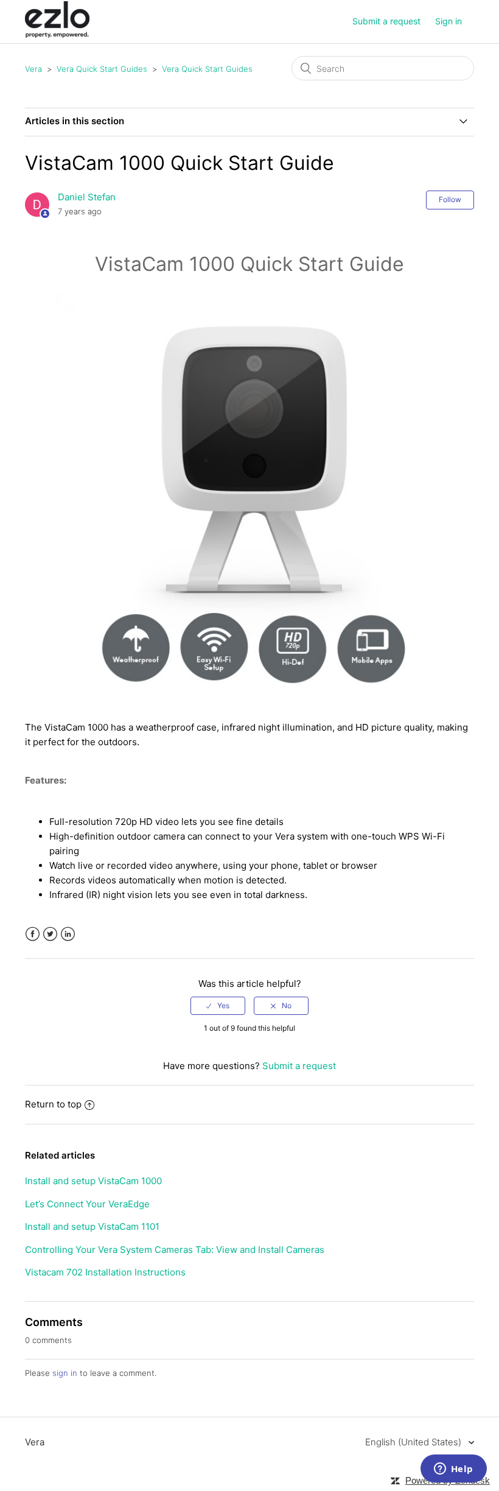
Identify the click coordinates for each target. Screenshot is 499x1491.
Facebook (32, 934)
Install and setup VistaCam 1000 (93, 1181)
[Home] (57, 34)
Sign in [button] (448, 21)
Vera (33, 69)
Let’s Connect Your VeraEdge (87, 1204)
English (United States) (414, 1442)
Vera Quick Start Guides (102, 69)
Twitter (50, 934)
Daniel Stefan (87, 197)
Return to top (53, 1104)
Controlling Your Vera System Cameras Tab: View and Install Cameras (174, 1249)
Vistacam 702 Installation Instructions (105, 1272)
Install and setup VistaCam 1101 (92, 1226)
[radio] (217, 1006)
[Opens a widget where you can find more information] (453, 1469)
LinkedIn (67, 934)
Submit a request (386, 21)
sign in (64, 1373)
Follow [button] (450, 199)
